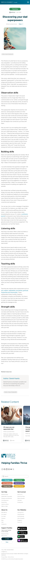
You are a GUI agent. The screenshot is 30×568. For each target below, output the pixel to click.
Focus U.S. (19, 522)
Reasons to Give (5, 533)
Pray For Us (19, 494)
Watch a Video (4, 506)
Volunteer (19, 500)
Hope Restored (20, 514)
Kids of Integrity (20, 518)
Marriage (7, 480)
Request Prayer (4, 494)
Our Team (3, 516)
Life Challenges (7, 483)
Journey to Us (20, 512)
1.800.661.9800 (10, 549)
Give (8, 538)
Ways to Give (4, 535)
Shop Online (4, 502)
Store (7, 542)
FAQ (2, 522)
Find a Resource (4, 500)
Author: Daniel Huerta (11, 378)
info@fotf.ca (4, 551)
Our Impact (3, 514)
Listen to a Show (5, 504)
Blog (2, 520)
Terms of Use (11, 557)
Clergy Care (7, 486)
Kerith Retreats (20, 516)
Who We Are (4, 512)
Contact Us (3, 524)
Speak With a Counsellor (6, 496)
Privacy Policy (4, 557)
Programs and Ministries (6, 498)
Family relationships (7, 54)
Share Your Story (21, 496)
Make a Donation (21, 498)
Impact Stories (19, 486)
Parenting (15, 9)
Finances (3, 518)
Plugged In (19, 520)
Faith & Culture (19, 483)
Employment (20, 502)
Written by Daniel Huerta (11, 24)
